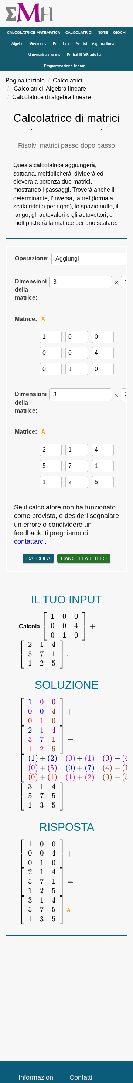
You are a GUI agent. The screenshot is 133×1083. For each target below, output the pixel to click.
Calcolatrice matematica (33, 33)
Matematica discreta (45, 55)
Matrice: (26, 319)
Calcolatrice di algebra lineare (51, 97)
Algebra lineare (105, 44)
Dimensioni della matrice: (31, 289)
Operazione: (32, 258)
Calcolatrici (78, 33)
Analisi (81, 44)
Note (103, 33)
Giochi (119, 33)
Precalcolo (62, 44)
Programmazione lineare (64, 66)
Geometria (39, 44)
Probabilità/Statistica (84, 55)
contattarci (29, 541)
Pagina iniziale (25, 80)
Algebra (18, 44)
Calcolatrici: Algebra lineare (50, 88)
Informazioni (36, 1077)
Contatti (80, 1077)
